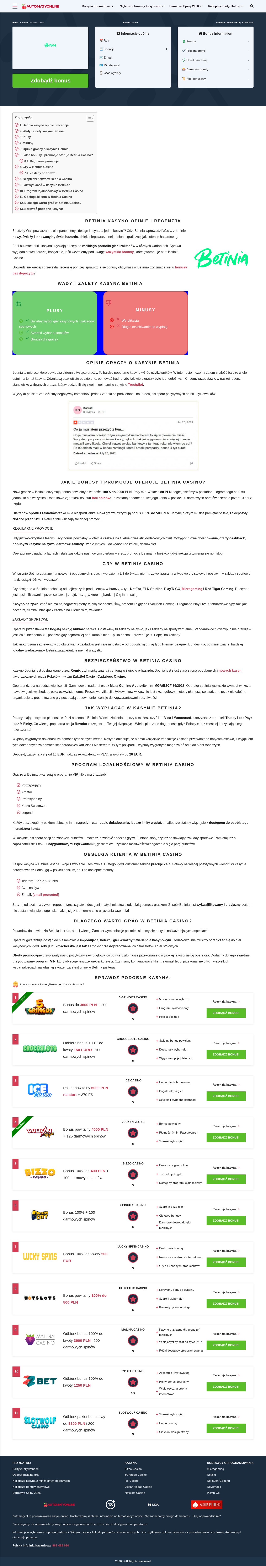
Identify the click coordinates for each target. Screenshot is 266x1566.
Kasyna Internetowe (96, 6)
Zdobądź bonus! (226, 1013)
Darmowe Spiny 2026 (184, 6)
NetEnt (211, 1474)
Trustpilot (135, 384)
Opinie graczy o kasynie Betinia (45, 149)
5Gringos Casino (136, 1474)
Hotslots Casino (135, 1492)
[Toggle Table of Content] (88, 118)
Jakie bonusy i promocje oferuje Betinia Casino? (58, 155)
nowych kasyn (230, 670)
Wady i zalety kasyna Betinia (43, 131)
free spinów (101, 498)
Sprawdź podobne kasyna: (43, 209)
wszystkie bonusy (120, 252)
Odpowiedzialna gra (25, 1474)
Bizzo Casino (133, 1468)
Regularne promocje (44, 161)
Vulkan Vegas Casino (138, 1486)
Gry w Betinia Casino (38, 167)
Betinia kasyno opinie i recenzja (46, 125)
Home (15, 22)
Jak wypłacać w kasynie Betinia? (46, 185)
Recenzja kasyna (225, 1001)
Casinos (24, 22)
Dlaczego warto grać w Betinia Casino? (52, 202)
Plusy (27, 137)
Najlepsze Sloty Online (224, 6)
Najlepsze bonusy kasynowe (140, 6)
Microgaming (192, 589)
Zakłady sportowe (42, 173)
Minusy (28, 143)
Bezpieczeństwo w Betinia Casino (47, 179)
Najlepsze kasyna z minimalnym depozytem (41, 1480)
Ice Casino (132, 1480)
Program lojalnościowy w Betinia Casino (53, 191)
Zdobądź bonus (50, 80)
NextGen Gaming (218, 1480)
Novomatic (214, 1486)
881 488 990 (60, 1545)
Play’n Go (213, 1492)
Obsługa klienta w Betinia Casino (48, 196)
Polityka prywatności (25, 1468)
